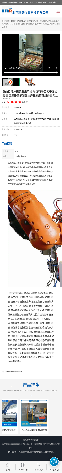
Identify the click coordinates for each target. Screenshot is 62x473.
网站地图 (50, 452)
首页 (13, 21)
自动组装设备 (32, 21)
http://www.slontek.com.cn (12, 372)
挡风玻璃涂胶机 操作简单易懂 (16, 430)
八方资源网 (23, 452)
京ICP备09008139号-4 (25, 444)
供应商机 (21, 21)
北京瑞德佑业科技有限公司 (43, 444)
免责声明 (32, 452)
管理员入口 (41, 452)
